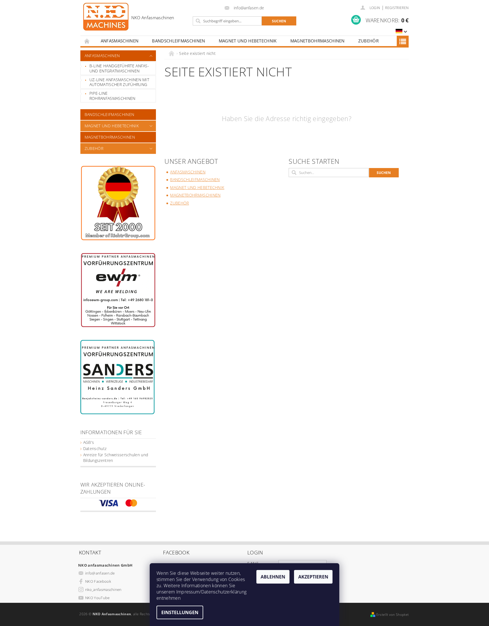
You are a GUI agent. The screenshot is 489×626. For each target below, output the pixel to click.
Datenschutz (95, 448)
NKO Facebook (98, 581)
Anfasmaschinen (119, 41)
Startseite (87, 41)
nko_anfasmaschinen (103, 589)
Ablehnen (273, 577)
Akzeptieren (313, 577)
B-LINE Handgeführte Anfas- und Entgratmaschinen (119, 68)
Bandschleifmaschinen (178, 41)
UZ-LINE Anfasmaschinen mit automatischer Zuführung (119, 82)
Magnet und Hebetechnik (248, 41)
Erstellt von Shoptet (392, 614)
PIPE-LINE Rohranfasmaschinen (112, 96)
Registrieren (397, 7)
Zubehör (368, 41)
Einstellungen (179, 612)
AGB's (88, 442)
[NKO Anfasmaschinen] (128, 17)
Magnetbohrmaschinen (317, 41)
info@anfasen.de (100, 573)
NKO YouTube (97, 597)
